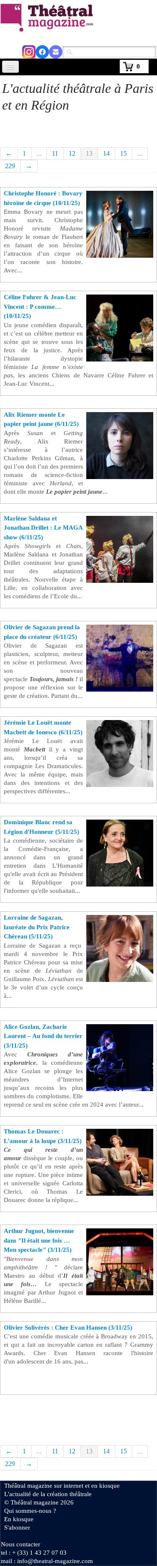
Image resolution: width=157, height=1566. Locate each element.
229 (10, 165)
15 (123, 153)
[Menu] (10, 67)
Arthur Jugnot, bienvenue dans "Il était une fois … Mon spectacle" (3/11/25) (39, 1240)
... (38, 153)
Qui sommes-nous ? (30, 1510)
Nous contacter (20, 1544)
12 (72, 153)
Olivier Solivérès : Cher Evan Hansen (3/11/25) (68, 1327)
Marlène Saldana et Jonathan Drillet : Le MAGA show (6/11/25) (43, 528)
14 (106, 153)
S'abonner (17, 1527)
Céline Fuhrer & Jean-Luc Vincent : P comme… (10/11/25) (40, 306)
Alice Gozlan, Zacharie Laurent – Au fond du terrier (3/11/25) (43, 1036)
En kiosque (18, 1519)
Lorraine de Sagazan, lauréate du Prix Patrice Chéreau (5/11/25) (36, 927)
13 (89, 153)
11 (55, 153)
